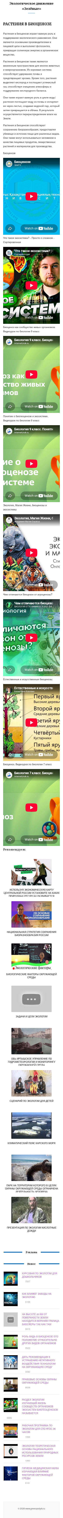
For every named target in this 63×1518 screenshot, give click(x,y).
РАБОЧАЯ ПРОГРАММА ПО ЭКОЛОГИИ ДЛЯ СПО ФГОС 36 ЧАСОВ (38, 1429)
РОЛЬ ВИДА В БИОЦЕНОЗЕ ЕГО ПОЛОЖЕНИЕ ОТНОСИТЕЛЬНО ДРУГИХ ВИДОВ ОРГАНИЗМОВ (40, 1340)
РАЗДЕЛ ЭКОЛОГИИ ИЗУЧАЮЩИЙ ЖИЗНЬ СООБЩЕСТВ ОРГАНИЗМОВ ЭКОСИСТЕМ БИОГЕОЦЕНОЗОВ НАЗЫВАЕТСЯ (40, 1406)
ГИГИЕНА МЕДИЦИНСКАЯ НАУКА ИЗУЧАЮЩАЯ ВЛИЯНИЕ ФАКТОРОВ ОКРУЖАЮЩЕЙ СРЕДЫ (40, 1473)
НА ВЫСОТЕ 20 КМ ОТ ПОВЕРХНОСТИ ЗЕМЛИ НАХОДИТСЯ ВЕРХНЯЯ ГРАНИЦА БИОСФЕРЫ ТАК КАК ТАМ (40, 1319)
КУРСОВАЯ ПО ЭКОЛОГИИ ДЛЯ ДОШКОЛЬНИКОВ (39, 1275)
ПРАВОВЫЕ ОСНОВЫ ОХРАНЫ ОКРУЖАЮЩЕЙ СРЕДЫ (39, 1381)
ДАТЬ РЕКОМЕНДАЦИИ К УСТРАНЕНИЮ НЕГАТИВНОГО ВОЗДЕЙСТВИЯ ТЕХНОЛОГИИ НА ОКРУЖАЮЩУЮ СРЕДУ (38, 1362)
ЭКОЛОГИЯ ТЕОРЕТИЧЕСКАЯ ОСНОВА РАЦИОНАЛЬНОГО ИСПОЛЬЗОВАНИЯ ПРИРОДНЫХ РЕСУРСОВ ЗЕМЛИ (40, 1450)
